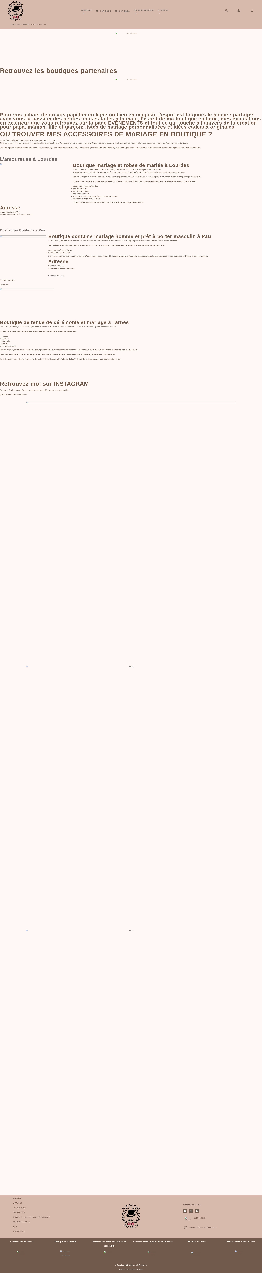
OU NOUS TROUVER (23, 24)
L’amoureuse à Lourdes (28, 159)
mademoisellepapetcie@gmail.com (202, 1227)
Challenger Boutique (56, 275)
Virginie (141, 1269)
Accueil (13, 24)
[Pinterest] (197, 1211)
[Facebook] (185, 1211)
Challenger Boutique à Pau (22, 230)
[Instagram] (191, 1211)
